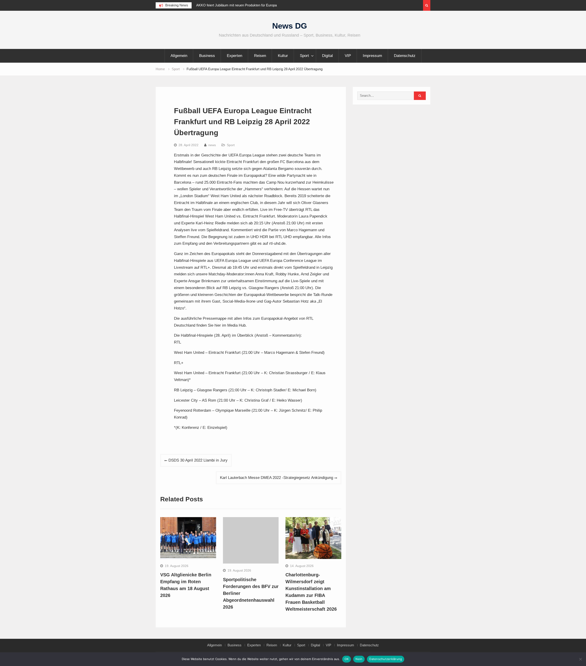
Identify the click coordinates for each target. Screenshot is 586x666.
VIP (348, 56)
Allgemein (179, 56)
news (212, 145)
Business (207, 56)
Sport (304, 56)
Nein (358, 659)
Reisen (260, 56)
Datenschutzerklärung (385, 659)
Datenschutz (404, 56)
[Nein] (580, 659)
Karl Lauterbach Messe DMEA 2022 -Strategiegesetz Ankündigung (276, 477)
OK (347, 659)
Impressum (372, 56)
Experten (234, 56)
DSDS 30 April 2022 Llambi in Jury (198, 460)
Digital (327, 56)
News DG (289, 25)
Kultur (283, 56)
